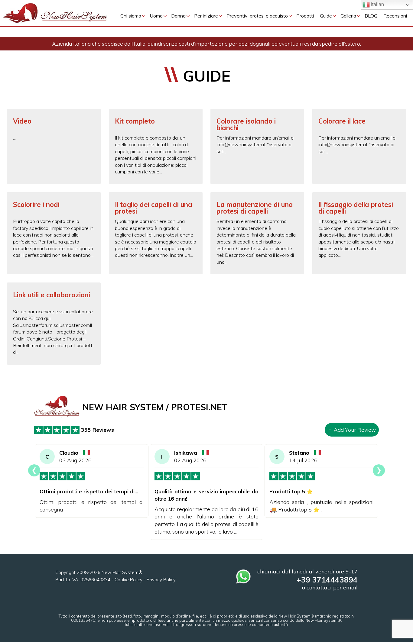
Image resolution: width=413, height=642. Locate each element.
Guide (326, 16)
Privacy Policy (161, 579)
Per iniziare (206, 16)
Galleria (348, 16)
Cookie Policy (128, 579)
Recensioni (395, 16)
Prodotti (305, 16)
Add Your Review (355, 429)
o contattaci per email (330, 587)
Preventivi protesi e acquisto (257, 16)
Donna (178, 16)
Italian (377, 4)
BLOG (371, 16)
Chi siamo (130, 16)
